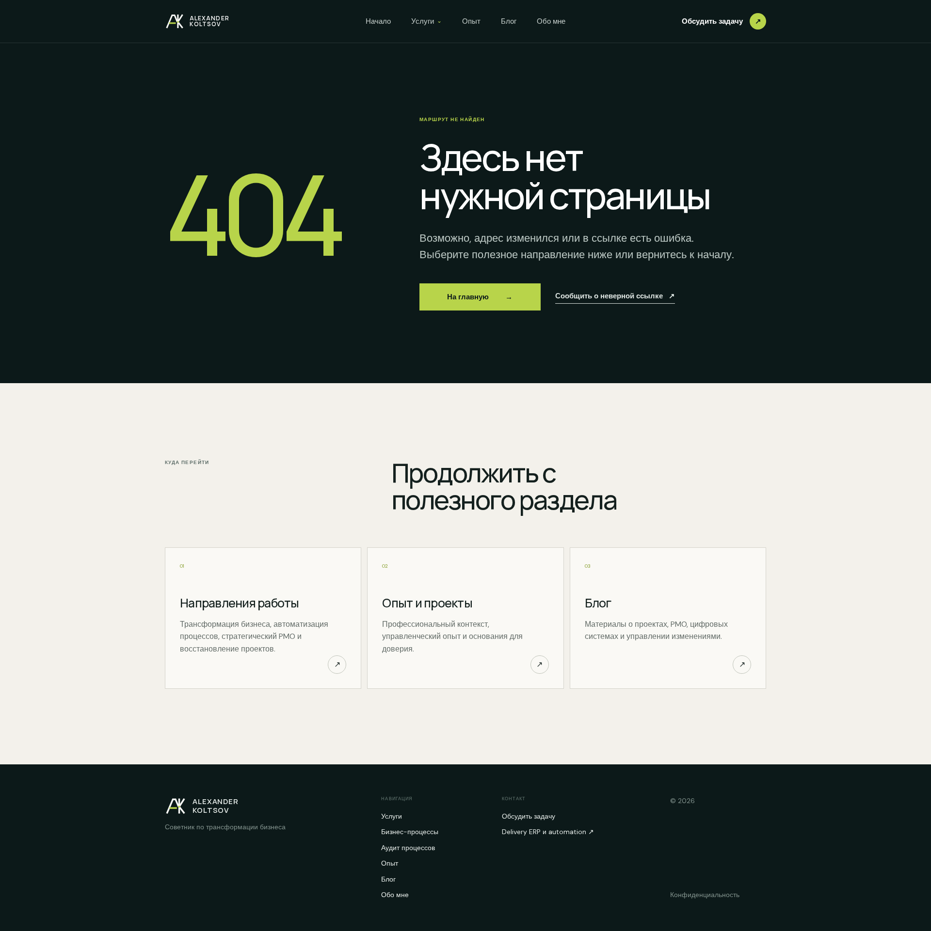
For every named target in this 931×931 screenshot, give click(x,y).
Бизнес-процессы (409, 831)
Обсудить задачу (721, 21)
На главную (480, 297)
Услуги (426, 21)
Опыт (471, 21)
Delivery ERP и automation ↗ (548, 831)
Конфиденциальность (704, 894)
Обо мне (551, 21)
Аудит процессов (408, 847)
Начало (378, 21)
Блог (508, 21)
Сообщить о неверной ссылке (615, 296)
